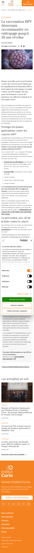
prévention (5, 229)
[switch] (29, 276)
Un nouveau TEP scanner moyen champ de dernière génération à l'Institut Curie (16, 428)
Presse (4, 532)
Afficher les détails (23, 294)
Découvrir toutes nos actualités (13, 454)
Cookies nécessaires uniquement (17, 311)
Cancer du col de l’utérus (13, 162)
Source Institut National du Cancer (15, 367)
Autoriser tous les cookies (17, 299)
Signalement (4, 546)
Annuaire (4, 520)
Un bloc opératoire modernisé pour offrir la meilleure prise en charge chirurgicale (15, 444)
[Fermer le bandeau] (31, 240)
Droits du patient (8, 528)
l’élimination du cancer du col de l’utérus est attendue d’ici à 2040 (16, 212)
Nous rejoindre (7, 517)
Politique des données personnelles (11, 540)
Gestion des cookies (7, 543)
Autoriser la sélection (17, 305)
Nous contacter (7, 513)
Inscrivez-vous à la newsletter (17, 498)
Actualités (5, 524)
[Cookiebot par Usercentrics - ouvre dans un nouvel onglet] (21, 240)
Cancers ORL (9, 172)
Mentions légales (6, 537)
